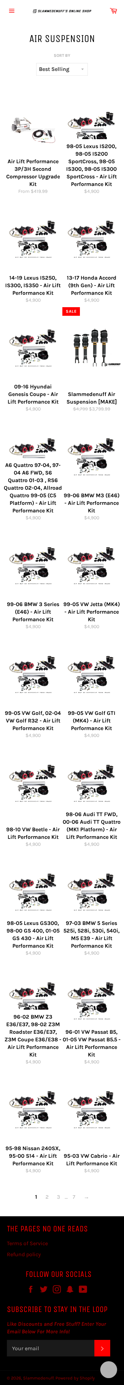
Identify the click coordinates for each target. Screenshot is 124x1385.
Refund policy (24, 1254)
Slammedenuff (38, 1378)
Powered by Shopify (75, 1378)
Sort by (62, 55)
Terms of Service (27, 1243)
